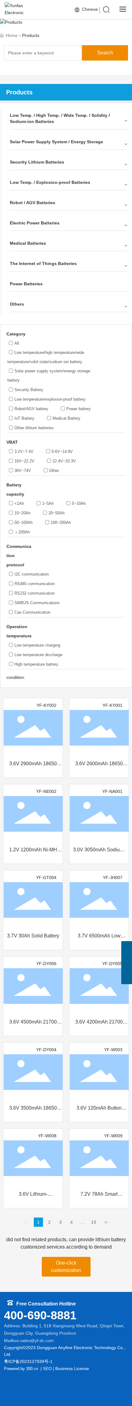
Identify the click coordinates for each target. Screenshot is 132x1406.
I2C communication (31, 574)
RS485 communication (34, 583)
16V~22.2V (24, 461)
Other (54, 470)
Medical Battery (66, 418)
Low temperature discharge (38, 654)
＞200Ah (22, 532)
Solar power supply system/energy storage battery (48, 375)
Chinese (89, 9)
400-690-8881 (40, 1315)
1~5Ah (48, 503)
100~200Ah (61, 522)
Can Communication (32, 612)
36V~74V (22, 470)
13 (93, 1222)
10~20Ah (22, 513)
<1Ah (19, 503)
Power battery (78, 408)
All (16, 343)
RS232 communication (34, 593)
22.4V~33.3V (64, 461)
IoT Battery (24, 418)
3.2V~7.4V (23, 451)
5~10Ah (79, 503)
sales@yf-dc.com (37, 1340)
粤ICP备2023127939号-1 (28, 1361)
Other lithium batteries (34, 428)
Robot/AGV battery (31, 408)
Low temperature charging (37, 645)
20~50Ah (56, 513)
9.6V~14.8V (62, 451)
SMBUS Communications (37, 602)
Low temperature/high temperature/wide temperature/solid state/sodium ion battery (45, 357)
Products (66, 21)
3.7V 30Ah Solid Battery (33, 935)
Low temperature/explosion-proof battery (50, 399)
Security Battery (28, 389)
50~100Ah (23, 522)
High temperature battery (36, 664)
